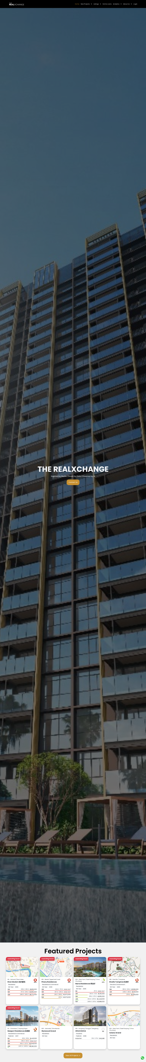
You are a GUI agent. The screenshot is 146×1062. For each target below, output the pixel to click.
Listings (96, 4)
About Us (126, 4)
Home (77, 4)
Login (135, 4)
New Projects (85, 4)
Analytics (116, 4)
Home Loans (107, 4)
